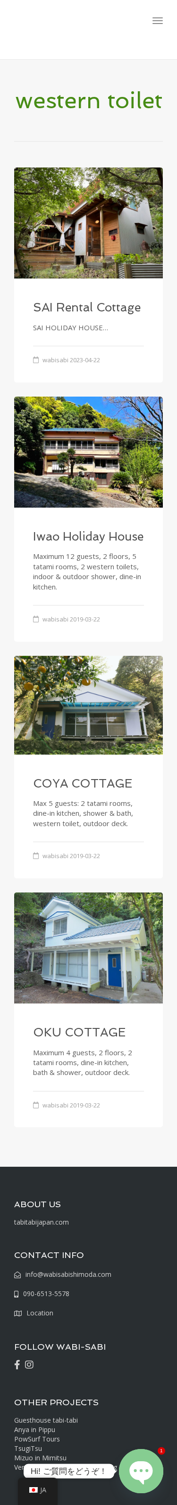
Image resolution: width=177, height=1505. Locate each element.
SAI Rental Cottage (87, 307)
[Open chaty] (141, 1471)
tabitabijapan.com (41, 1222)
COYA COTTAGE (82, 783)
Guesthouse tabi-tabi (46, 1420)
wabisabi (55, 360)
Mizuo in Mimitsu (40, 1457)
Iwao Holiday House (88, 536)
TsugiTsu (28, 1448)
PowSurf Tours (37, 1438)
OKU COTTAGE (79, 1032)
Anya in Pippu (34, 1429)
